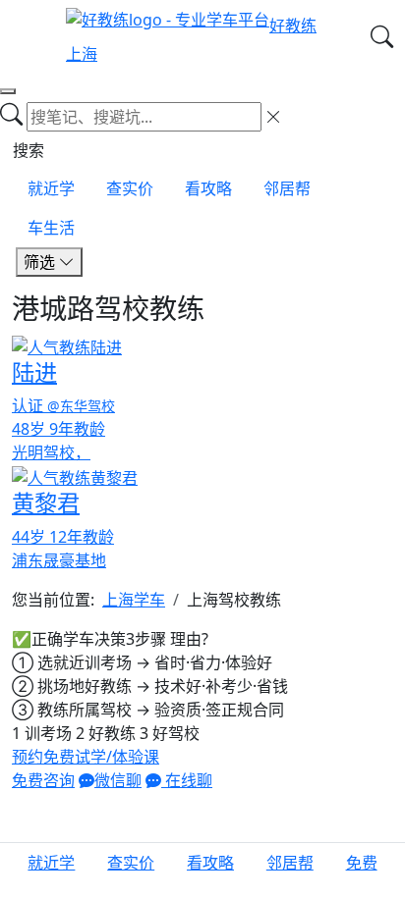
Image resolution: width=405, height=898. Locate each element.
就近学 (51, 188)
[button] (361, 870)
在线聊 (186, 780)
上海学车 (133, 599)
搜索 (28, 150)
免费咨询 (43, 780)
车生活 (51, 227)
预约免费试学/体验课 (85, 756)
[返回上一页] (8, 91)
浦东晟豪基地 (59, 560)
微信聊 (118, 780)
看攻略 (208, 188)
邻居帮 (287, 188)
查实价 (129, 188)
